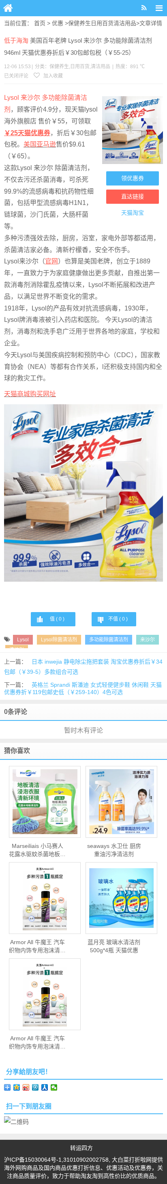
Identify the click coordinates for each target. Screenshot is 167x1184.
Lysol (23, 640)
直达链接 (132, 196)
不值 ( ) (118, 619)
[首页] (8, 8)
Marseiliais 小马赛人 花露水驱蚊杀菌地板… (37, 850)
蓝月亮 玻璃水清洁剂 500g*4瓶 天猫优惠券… (114, 946)
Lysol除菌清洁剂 (59, 640)
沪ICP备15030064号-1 (33, 1159)
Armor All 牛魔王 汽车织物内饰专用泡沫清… (37, 946)
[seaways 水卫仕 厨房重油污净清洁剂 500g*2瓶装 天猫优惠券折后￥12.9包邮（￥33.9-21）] (121, 801)
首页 (39, 23)
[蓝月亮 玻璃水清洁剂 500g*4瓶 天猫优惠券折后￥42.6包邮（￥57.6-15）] (121, 898)
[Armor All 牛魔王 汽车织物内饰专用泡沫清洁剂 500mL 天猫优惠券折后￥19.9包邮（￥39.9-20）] (44, 897)
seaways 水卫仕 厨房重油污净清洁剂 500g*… (114, 850)
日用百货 (102, 23)
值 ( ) (57, 619)
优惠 (57, 23)
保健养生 (79, 23)
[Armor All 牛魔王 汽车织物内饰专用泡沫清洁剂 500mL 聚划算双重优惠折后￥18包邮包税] (44, 994)
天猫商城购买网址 (30, 393)
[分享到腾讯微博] (35, 1087)
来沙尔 (147, 640)
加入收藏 (52, 76)
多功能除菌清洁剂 (108, 640)
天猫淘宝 (132, 212)
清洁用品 (124, 23)
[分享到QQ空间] (16, 1087)
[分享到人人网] (44, 1087)
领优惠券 (132, 178)
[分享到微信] (54, 1087)
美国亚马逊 (40, 144)
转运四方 (81, 1148)
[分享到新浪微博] (26, 1087)
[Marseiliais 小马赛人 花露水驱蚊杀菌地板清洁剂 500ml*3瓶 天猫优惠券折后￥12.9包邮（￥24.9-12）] (44, 801)
